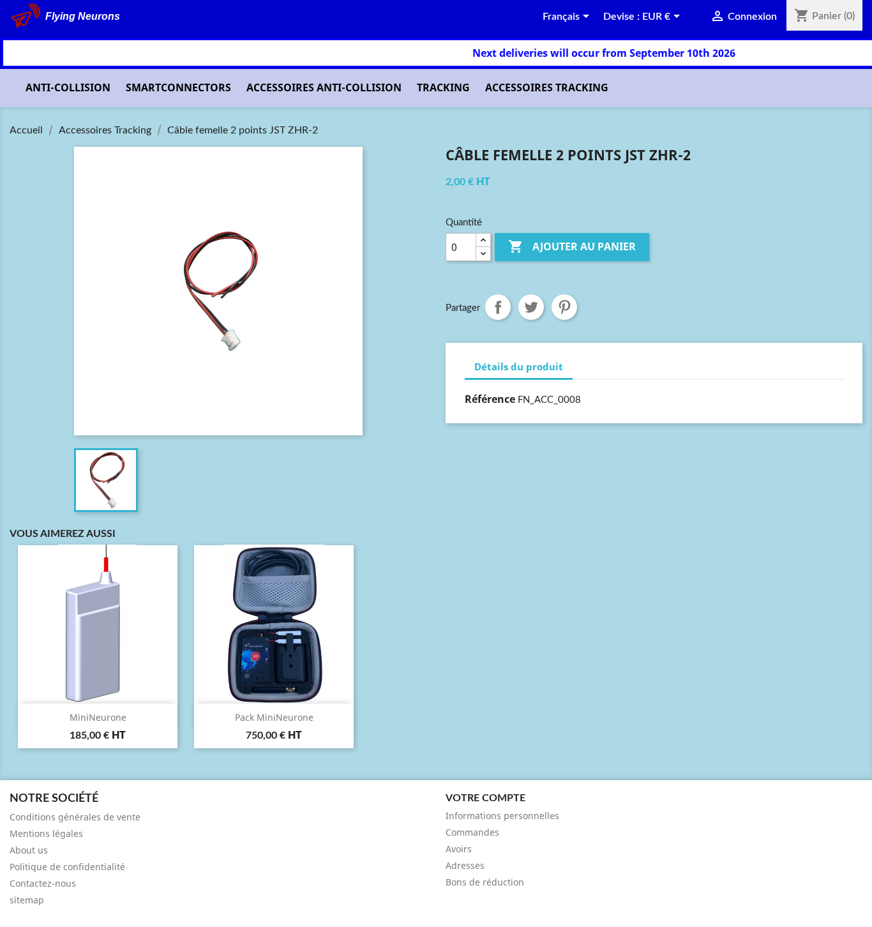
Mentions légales (46, 833)
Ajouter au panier (572, 246)
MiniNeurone (98, 717)
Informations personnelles (502, 816)
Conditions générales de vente (75, 817)
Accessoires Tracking (546, 87)
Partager (498, 307)
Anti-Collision (68, 87)
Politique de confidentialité (67, 867)
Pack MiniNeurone (274, 717)
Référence (490, 399)
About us (29, 850)
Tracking (443, 87)
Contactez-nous (43, 883)
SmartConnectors (178, 87)
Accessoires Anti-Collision (324, 87)
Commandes (472, 832)
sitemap (27, 900)
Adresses (465, 865)
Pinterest (564, 307)
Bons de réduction (485, 882)
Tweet (531, 307)
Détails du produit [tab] (518, 366)
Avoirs (459, 849)
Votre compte (485, 798)
